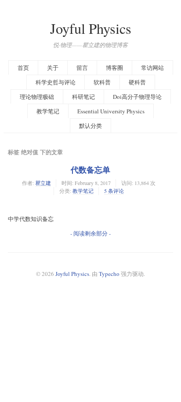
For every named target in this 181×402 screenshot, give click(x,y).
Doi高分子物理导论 (137, 97)
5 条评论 (114, 190)
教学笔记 (47, 111)
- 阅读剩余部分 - (90, 233)
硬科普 (137, 82)
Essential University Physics (111, 111)
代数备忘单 (90, 169)
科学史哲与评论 (56, 82)
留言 (82, 68)
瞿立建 (43, 182)
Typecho (109, 274)
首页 (23, 68)
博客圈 (114, 68)
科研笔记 (83, 97)
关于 (52, 68)
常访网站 (152, 68)
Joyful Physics (90, 28)
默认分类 (90, 126)
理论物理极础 (37, 97)
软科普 (102, 82)
